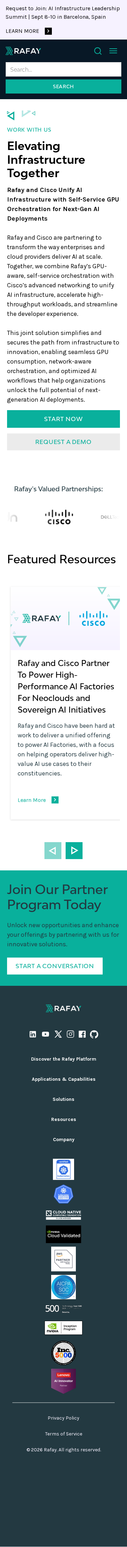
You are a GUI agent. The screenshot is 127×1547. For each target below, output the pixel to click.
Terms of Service (63, 1434)
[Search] (97, 51)
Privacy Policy (63, 1418)
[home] (23, 51)
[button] (113, 51)
